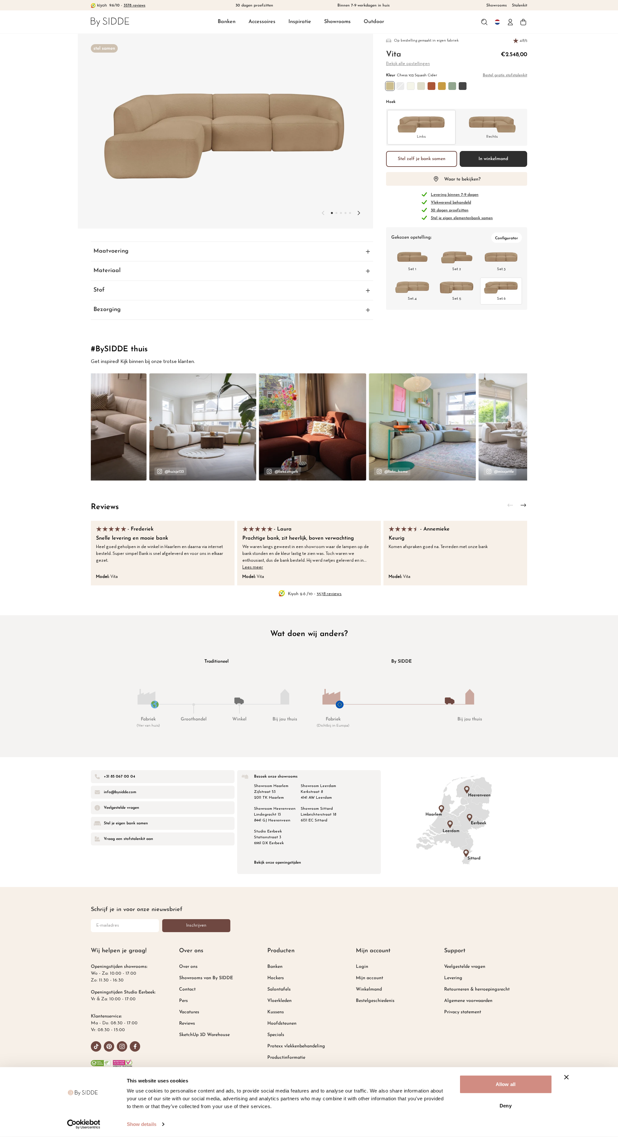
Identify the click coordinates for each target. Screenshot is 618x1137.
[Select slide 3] (345, 213)
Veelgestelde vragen (464, 966)
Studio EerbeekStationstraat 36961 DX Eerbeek (269, 837)
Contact (187, 989)
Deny (505, 1105)
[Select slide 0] (332, 213)
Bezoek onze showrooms (275, 777)
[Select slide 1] (336, 213)
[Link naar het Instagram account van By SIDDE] (122, 1046)
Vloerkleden (279, 1000)
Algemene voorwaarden (468, 1000)
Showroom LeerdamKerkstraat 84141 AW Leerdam (318, 792)
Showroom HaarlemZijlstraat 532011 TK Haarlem (271, 792)
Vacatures (189, 1012)
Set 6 (501, 298)
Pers (183, 1000)
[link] (110, 21)
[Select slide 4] (350, 213)
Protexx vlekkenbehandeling (296, 1046)
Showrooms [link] (496, 5)
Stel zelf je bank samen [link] (421, 158)
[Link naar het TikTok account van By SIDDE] (96, 1046)
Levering (453, 978)
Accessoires (261, 21)
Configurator (506, 238)
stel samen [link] (104, 48)
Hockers (275, 978)
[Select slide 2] (341, 213)
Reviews (105, 507)
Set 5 (456, 298)
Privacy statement (462, 1012)
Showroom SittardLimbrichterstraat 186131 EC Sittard (318, 814)
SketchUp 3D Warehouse (204, 1034)
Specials (275, 1034)
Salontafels (279, 989)
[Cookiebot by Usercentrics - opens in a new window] (83, 1124)
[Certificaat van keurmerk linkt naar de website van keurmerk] (122, 1063)
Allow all (505, 1084)
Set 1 (412, 269)
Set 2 (456, 269)
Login (362, 966)
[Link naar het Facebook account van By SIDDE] (135, 1046)
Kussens (275, 1012)
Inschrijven (196, 925)
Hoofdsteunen (282, 1023)
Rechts (492, 136)
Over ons (188, 966)
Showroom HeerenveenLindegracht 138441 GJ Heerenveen (275, 814)
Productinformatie (286, 1057)
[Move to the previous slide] (323, 213)
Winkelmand (369, 989)
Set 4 (412, 298)
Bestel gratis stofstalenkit (505, 75)
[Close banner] (566, 1077)
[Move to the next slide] (359, 213)
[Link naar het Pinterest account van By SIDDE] (109, 1046)
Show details (141, 1124)
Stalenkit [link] (519, 5)
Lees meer (252, 567)
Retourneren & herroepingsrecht (477, 989)
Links (421, 136)
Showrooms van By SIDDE (206, 978)
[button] (227, 22)
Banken (227, 21)
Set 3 (501, 269)
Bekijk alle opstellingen (408, 64)
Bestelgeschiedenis (375, 1000)
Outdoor (374, 21)
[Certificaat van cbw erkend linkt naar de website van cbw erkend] (100, 1063)
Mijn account (369, 978)
